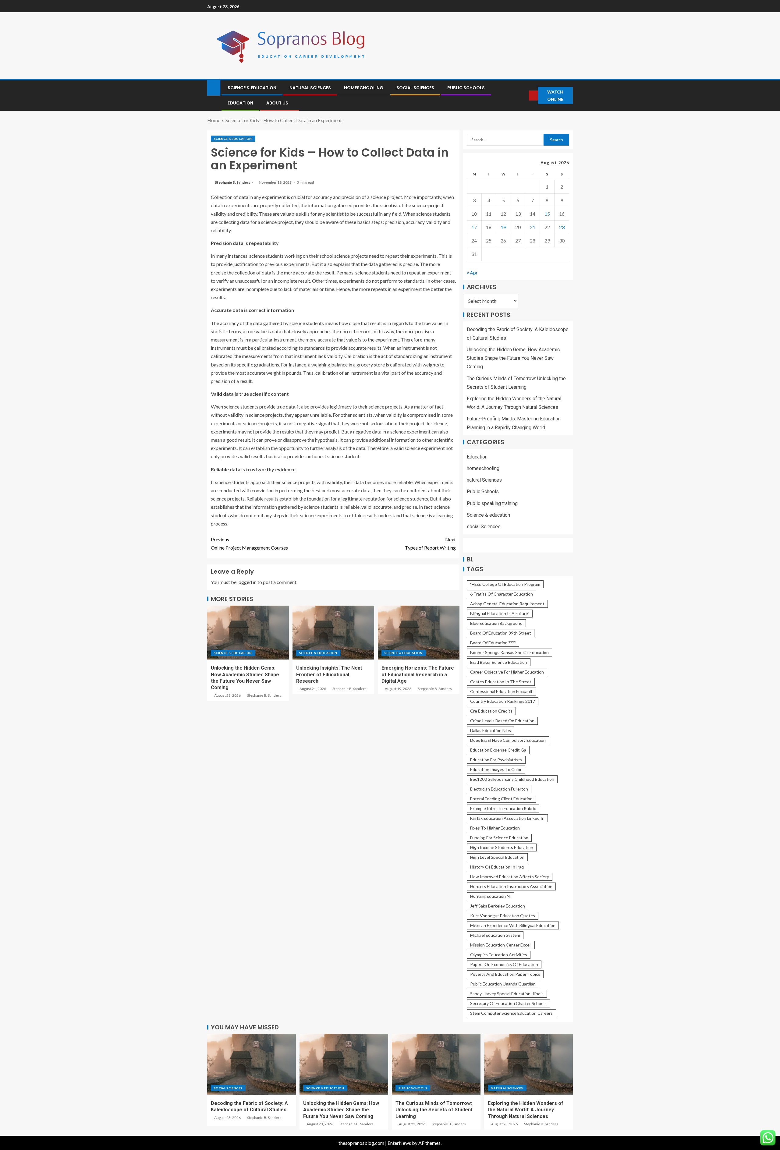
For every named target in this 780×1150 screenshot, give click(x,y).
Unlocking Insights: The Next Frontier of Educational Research (329, 674)
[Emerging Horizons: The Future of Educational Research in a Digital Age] (418, 633)
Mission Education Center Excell (500, 944)
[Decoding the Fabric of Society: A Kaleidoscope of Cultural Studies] (251, 1064)
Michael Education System (495, 935)
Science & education (252, 88)
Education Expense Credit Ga (498, 749)
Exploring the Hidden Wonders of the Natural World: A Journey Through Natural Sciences (525, 1109)
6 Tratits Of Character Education (501, 593)
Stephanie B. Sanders (233, 182)
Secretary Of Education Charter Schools (508, 1003)
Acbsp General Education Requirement (507, 603)
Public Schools (466, 88)
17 (474, 227)
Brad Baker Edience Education (498, 662)
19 (503, 227)
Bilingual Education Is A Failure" (499, 613)
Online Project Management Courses (249, 543)
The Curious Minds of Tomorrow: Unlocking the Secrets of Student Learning (434, 1109)
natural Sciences (310, 88)
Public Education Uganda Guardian (503, 983)
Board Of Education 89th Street (500, 632)
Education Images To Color (496, 769)
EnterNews (399, 1143)
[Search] (523, 95)
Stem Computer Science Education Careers (511, 1013)
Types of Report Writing (430, 543)
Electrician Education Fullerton (499, 788)
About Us (277, 103)
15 (547, 214)
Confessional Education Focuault (501, 691)
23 (562, 227)
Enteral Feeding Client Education (501, 798)
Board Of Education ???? (493, 642)
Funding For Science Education (499, 837)
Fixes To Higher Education (495, 827)
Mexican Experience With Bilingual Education (512, 925)
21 (532, 227)
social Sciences (415, 88)
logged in (247, 582)
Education (240, 103)
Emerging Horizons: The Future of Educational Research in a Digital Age (417, 674)
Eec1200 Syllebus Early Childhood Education (512, 779)
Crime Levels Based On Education (502, 720)
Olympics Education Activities (498, 954)
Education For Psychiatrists (496, 759)
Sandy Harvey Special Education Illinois (507, 993)
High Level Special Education (497, 857)
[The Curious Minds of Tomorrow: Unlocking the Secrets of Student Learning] (436, 1064)
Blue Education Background (496, 623)
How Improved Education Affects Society (509, 876)
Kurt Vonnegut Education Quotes (502, 915)
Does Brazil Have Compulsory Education (508, 740)
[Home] (214, 87)
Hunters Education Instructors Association (511, 886)
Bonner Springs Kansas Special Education (509, 652)
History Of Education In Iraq (497, 866)
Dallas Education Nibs (490, 730)
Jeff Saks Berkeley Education (497, 905)
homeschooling (363, 88)
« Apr (472, 272)
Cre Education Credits (491, 710)
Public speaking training (492, 503)
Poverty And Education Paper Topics (505, 974)
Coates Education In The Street (500, 681)
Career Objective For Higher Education (507, 671)
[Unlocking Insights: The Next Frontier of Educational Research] (333, 633)
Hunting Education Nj (490, 896)
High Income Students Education (501, 847)
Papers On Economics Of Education (504, 964)
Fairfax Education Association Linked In (507, 818)
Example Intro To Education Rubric (503, 808)
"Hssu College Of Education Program (505, 584)
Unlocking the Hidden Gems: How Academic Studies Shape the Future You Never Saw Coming (513, 358)
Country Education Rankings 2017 (502, 701)
